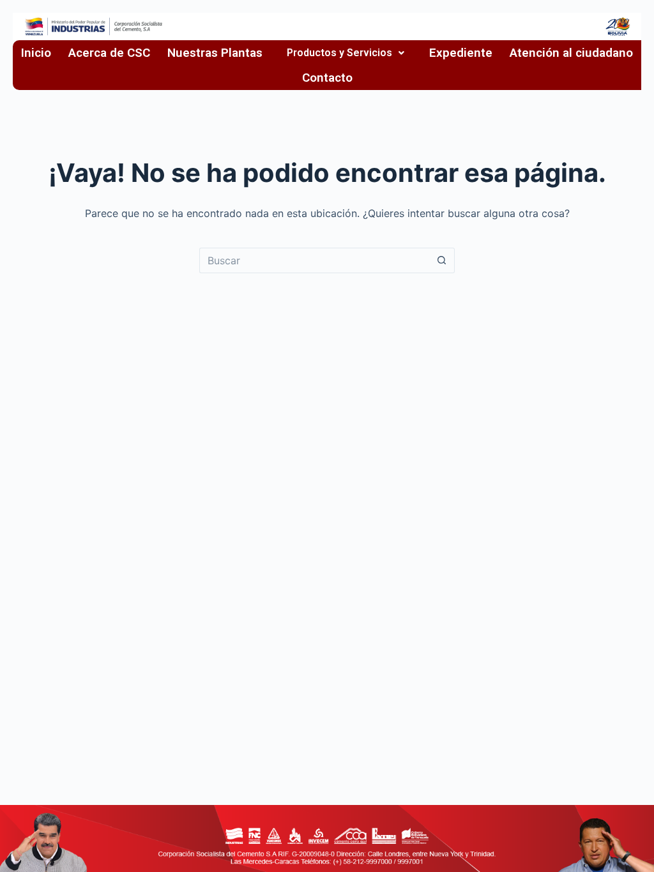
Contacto (327, 77)
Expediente (460, 52)
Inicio (36, 52)
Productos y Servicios (339, 53)
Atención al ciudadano (571, 52)
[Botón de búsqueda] (442, 260)
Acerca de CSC (109, 52)
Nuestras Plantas (214, 52)
